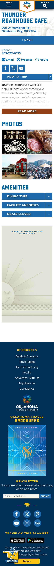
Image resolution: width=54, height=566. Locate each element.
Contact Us (27, 388)
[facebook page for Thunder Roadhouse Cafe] (5, 68)
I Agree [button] (27, 561)
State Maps (27, 362)
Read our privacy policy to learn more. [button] (27, 554)
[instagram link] (27, 523)
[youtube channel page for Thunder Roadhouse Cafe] (21, 68)
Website (26, 59)
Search (45, 3)
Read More (27, 111)
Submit (45, 496)
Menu (9, 3)
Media (27, 372)
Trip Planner (27, 383)
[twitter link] (27, 514)
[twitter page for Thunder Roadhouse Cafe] (13, 68)
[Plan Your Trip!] (11, 555)
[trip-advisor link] (37, 523)
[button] (9, 5)
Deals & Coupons (27, 356)
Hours (44, 59)
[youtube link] (16, 523)
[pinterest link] (37, 514)
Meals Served (19, 214)
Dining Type (17, 196)
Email (10, 59)
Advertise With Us (27, 378)
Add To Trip (17, 76)
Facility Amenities (23, 205)
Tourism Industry (27, 367)
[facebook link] (16, 514)
